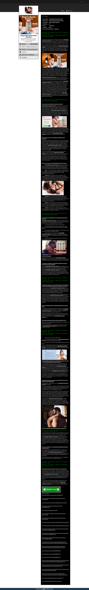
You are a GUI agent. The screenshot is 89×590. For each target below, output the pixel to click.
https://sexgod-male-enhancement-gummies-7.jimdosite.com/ (52, 578)
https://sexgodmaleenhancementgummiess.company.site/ (52, 581)
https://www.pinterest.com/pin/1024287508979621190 (51, 554)
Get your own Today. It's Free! (44, 588)
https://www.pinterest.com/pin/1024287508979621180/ (51, 550)
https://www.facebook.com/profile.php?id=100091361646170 (52, 495)
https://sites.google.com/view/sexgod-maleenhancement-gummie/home (54, 502)
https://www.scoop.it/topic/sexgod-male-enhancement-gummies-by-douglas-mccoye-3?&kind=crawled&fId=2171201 (55, 534)
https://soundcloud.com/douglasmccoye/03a (49, 510)
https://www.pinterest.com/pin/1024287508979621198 (51, 557)
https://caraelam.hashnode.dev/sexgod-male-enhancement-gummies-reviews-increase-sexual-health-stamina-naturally (55, 570)
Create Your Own (82, 1)
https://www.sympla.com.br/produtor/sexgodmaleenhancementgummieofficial (55, 522)
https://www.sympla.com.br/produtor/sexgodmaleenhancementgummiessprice (55, 525)
